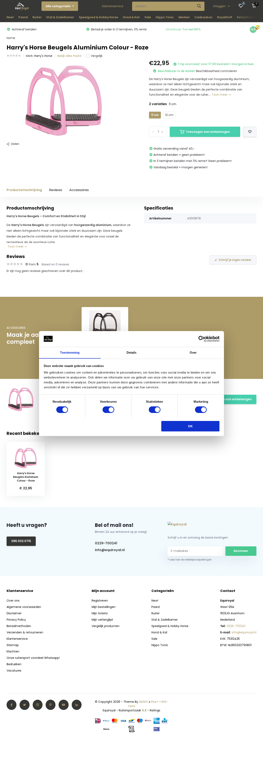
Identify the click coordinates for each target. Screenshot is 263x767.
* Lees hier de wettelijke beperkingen (190, 559)
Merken (184, 17)
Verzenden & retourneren (25, 632)
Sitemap (13, 645)
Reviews (55, 190)
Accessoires (79, 190)
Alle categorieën (58, 6)
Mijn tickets (100, 613)
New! (10, 17)
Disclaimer (14, 613)
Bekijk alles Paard (69, 56)
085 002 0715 (21, 541)
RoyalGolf (224, 17)
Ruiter (37, 17)
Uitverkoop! (183, 29)
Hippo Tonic (165, 17)
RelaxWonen (246, 17)
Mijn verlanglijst (102, 620)
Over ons (13, 600)
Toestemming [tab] (70, 352)
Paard (23, 17)
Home (11, 38)
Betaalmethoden (19, 626)
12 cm (169, 115)
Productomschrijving (24, 190)
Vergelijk (97, 56)
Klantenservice (112, 6)
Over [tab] (193, 352)
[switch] (108, 409)
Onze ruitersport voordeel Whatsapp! (33, 658)
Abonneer (240, 551)
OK (190, 426)
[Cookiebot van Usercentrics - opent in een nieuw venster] (201, 339)
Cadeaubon (203, 17)
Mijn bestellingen (103, 607)
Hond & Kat (131, 17)
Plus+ (154, 702)
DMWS (143, 702)
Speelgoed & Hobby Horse (98, 17)
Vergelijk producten (105, 626)
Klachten (13, 651)
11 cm (155, 115)
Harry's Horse (43, 56)
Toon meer (220, 95)
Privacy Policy (16, 620)
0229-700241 (106, 543)
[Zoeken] (199, 6)
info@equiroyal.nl (110, 550)
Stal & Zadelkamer (60, 17)
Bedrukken (14, 664)
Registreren (100, 600)
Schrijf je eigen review (235, 260)
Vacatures (14, 670)
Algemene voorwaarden (24, 607)
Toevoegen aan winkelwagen (208, 132)
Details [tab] (132, 352)
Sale (147, 17)
